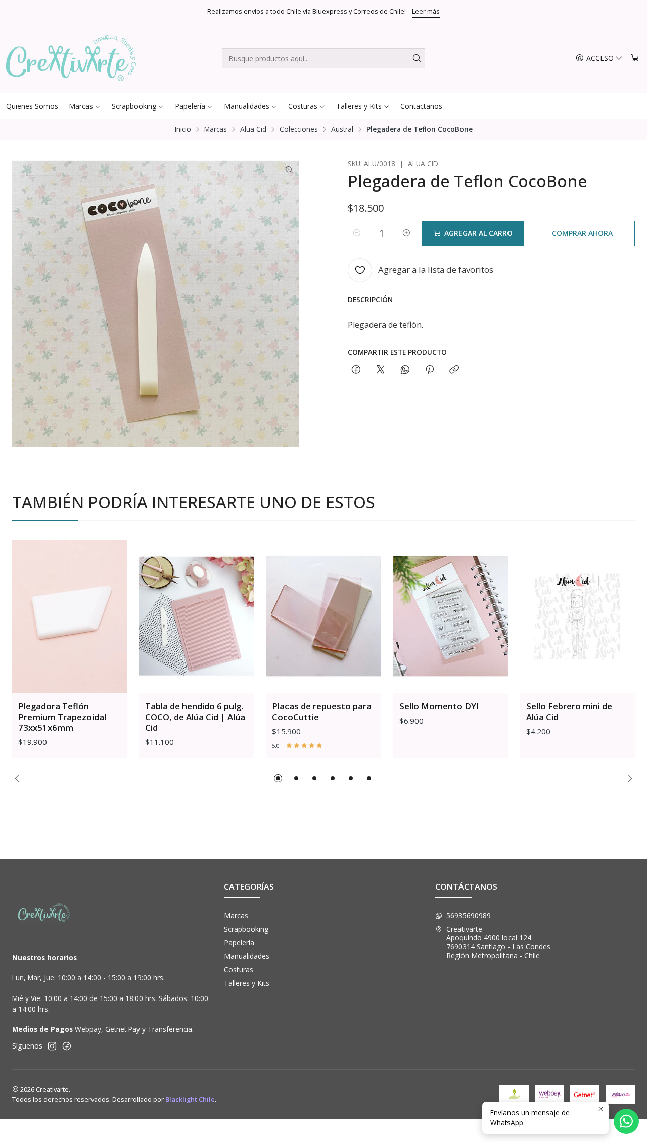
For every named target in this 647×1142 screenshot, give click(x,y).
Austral (342, 129)
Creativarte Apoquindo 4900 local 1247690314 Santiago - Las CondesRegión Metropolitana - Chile (498, 942)
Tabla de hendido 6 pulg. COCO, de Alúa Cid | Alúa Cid (195, 716)
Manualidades (246, 956)
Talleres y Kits (246, 983)
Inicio (183, 129)
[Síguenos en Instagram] (52, 1046)
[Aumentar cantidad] (406, 233)
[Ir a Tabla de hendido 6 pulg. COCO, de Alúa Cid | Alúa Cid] (196, 616)
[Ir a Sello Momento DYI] (450, 616)
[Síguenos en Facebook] (67, 1046)
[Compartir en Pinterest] (429, 370)
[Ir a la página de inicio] (71, 58)
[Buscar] (416, 58)
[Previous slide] (19, 778)
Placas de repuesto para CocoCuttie (322, 711)
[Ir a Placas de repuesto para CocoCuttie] (323, 616)
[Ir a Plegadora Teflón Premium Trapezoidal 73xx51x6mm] (69, 616)
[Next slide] (627, 778)
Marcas (215, 129)
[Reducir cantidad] (356, 233)
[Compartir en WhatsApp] (405, 370)
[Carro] (635, 58)
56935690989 (468, 915)
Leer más (426, 11)
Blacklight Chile (190, 1099)
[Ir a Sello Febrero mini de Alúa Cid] (577, 616)
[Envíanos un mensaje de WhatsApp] (626, 1121)
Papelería (239, 942)
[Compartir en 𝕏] (380, 370)
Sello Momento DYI (439, 706)
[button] (278, 778)
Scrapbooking (246, 929)
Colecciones (299, 129)
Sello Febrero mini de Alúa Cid (569, 711)
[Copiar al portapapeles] (454, 370)
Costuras (238, 969)
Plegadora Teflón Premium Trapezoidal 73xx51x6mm (62, 716)
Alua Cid (253, 129)
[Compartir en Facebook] (356, 370)
